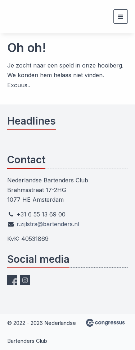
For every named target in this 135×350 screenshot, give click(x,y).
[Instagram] (25, 280)
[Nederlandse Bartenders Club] (16, 17)
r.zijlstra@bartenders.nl (48, 224)
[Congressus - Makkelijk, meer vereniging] (105, 323)
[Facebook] (12, 280)
